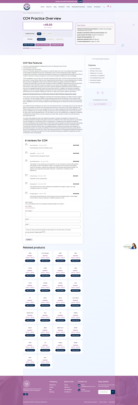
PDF (39, 34)
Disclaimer (62, 7)
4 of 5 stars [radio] (32, 208)
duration (30, 39)
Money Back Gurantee (78, 7)
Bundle (50, 34)
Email (27, 224)
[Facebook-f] (24, 394)
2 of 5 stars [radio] (28, 208)
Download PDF (57, 45)
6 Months (50, 39)
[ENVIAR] (113, 392)
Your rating (28, 206)
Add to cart (28, 45)
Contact (89, 7)
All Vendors (97, 7)
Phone (83, 389)
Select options (30, 260)
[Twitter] (27, 394)
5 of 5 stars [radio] (34, 208)
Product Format (30, 33)
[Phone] (79, 390)
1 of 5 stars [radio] (26, 208)
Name (27, 219)
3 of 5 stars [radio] (30, 208)
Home (42, 7)
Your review (29, 210)
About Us (49, 7)
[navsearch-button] (104, 7)
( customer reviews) (35, 48)
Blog (55, 7)
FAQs (68, 7)
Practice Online (43, 45)
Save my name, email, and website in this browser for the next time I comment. (48, 229)
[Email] (79, 385)
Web (44, 34)
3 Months (41, 39)
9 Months (59, 39)
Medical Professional (34, 13)
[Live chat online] (130, 246)
